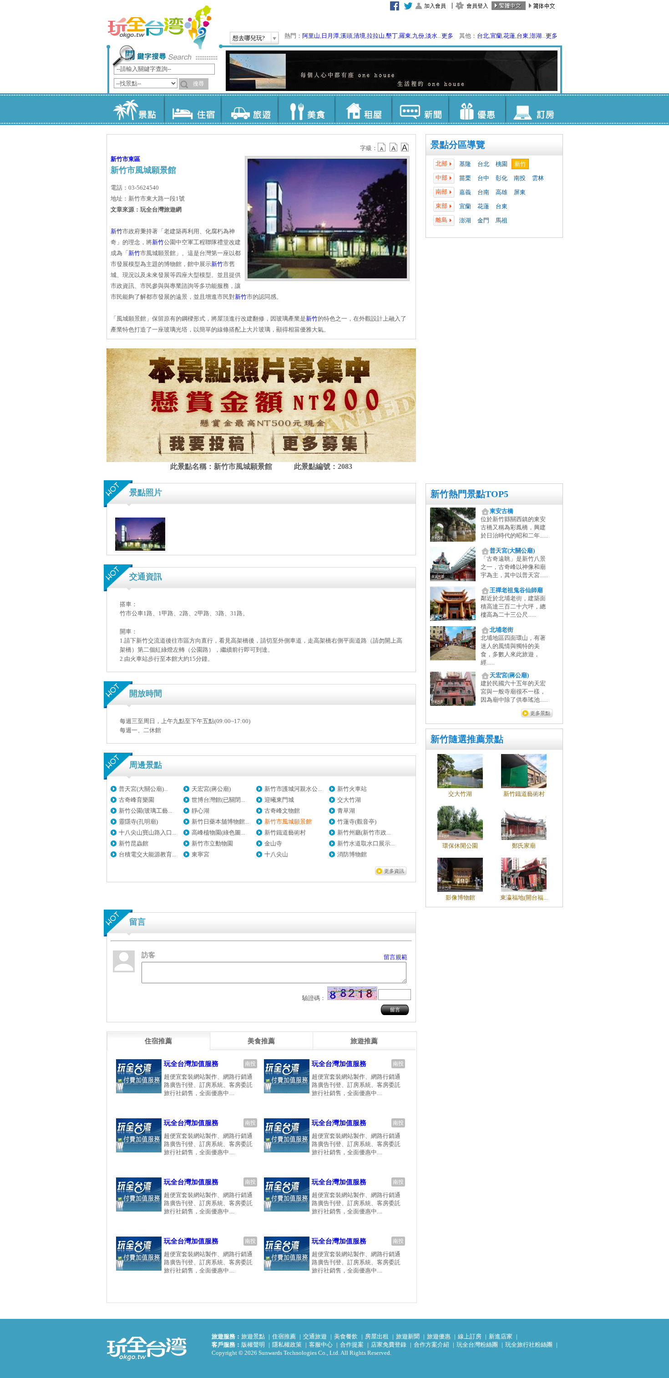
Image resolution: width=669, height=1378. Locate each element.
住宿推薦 (284, 1336)
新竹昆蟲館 (133, 843)
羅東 (405, 35)
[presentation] (158, 1041)
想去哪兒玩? (249, 38)
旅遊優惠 (439, 1336)
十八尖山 (276, 854)
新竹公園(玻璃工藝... (145, 810)
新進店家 (500, 1336)
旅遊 (249, 109)
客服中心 (321, 1344)
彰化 (501, 178)
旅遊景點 (253, 1336)
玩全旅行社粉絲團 (528, 1344)
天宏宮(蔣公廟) (211, 788)
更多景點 (540, 713)
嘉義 (465, 192)
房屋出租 (377, 1336)
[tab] (158, 1041)
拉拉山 (376, 35)
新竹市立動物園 (212, 843)
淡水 (431, 35)
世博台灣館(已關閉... (218, 799)
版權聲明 (253, 1344)
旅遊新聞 (408, 1336)
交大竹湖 (349, 799)
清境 (359, 35)
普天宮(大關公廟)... (143, 788)
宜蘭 (496, 35)
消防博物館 (352, 854)
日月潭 (330, 35)
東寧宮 (200, 854)
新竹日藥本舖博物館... (220, 821)
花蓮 (509, 35)
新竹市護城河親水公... (293, 788)
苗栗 (465, 178)
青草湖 (346, 810)
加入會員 (435, 6)
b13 (393, 147)
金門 (483, 220)
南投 (520, 178)
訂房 (533, 109)
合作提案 (352, 1344)
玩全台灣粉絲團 (477, 1344)
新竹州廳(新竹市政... (363, 832)
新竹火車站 (352, 788)
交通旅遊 (315, 1336)
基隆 (465, 164)
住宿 (192, 109)
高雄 (501, 192)
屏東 (520, 192)
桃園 (501, 164)
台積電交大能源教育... (147, 854)
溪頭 (346, 35)
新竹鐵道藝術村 (285, 832)
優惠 (476, 109)
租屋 (362, 109)
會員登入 (477, 6)
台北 (483, 35)
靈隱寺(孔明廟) (138, 821)
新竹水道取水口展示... (366, 843)
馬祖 (501, 220)
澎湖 (536, 35)
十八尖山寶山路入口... (147, 832)
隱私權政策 (287, 1344)
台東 (522, 35)
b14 (405, 147)
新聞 (419, 109)
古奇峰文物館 (282, 810)
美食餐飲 (346, 1336)
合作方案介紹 (431, 1344)
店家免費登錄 (388, 1344)
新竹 (520, 164)
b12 (382, 147)
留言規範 (395, 957)
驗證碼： (314, 998)
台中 (483, 178)
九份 (418, 35)
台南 (483, 192)
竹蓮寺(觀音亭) (356, 821)
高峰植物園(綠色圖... (218, 832)
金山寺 (273, 843)
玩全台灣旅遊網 (159, 27)
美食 (306, 109)
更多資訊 (394, 871)
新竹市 (119, 159)
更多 (447, 35)
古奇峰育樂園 (136, 799)
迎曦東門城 (279, 799)
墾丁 (392, 35)
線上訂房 (469, 1336)
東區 (134, 159)
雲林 (538, 178)
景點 (135, 109)
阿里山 (311, 35)
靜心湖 (200, 810)
